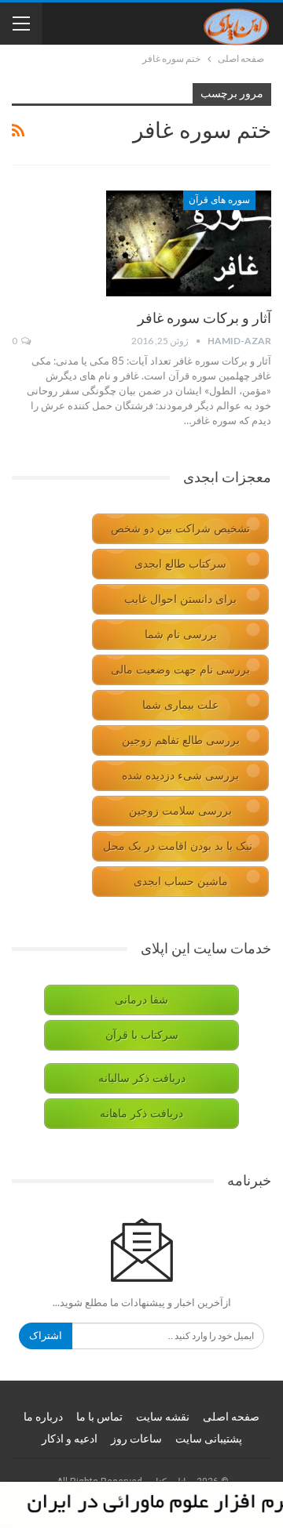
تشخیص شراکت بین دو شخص (180, 529)
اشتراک (45, 1335)
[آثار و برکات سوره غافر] (188, 243)
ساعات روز (136, 1438)
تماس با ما (99, 1416)
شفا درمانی (141, 1000)
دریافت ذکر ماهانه (141, 1114)
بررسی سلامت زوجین (180, 811)
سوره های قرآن (219, 199)
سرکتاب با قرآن (141, 1035)
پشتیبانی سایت (208, 1438)
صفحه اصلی (231, 1416)
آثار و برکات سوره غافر (204, 318)
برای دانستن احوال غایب (180, 599)
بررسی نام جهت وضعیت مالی (180, 670)
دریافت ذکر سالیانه (142, 1078)
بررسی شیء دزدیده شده (180, 776)
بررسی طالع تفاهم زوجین (181, 740)
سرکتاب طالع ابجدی (180, 564)
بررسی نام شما (181, 635)
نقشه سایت (162, 1416)
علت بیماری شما (180, 705)
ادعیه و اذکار (69, 1438)
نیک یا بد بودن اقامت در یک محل (177, 846)
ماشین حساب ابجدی (181, 881)
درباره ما (43, 1416)
